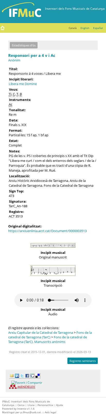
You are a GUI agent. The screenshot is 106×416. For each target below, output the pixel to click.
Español (98, 28)
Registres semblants (82, 361)
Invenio (21, 408)
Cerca (20, 405)
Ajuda (59, 405)
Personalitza (45, 405)
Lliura (31, 405)
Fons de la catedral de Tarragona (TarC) (50, 334)
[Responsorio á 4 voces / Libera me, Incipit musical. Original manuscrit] (53, 249)
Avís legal (50, 412)
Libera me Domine (23, 83)
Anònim (14, 60)
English (85, 28)
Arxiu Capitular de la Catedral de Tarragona (40, 332)
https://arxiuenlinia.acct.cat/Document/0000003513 (47, 230)
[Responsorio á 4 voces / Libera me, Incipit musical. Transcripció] (53, 277)
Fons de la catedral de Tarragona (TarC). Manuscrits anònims (47, 339)
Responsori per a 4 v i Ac (31, 55)
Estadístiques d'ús (24, 45)
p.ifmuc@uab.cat (30, 412)
